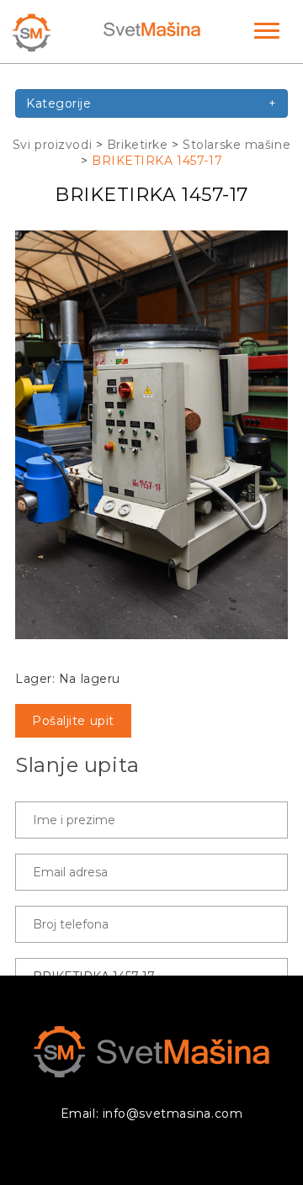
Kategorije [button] (151, 103)
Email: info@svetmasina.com (152, 1113)
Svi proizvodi (52, 144)
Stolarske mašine (236, 144)
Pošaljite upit (73, 720)
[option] (151, 434)
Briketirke (137, 144)
